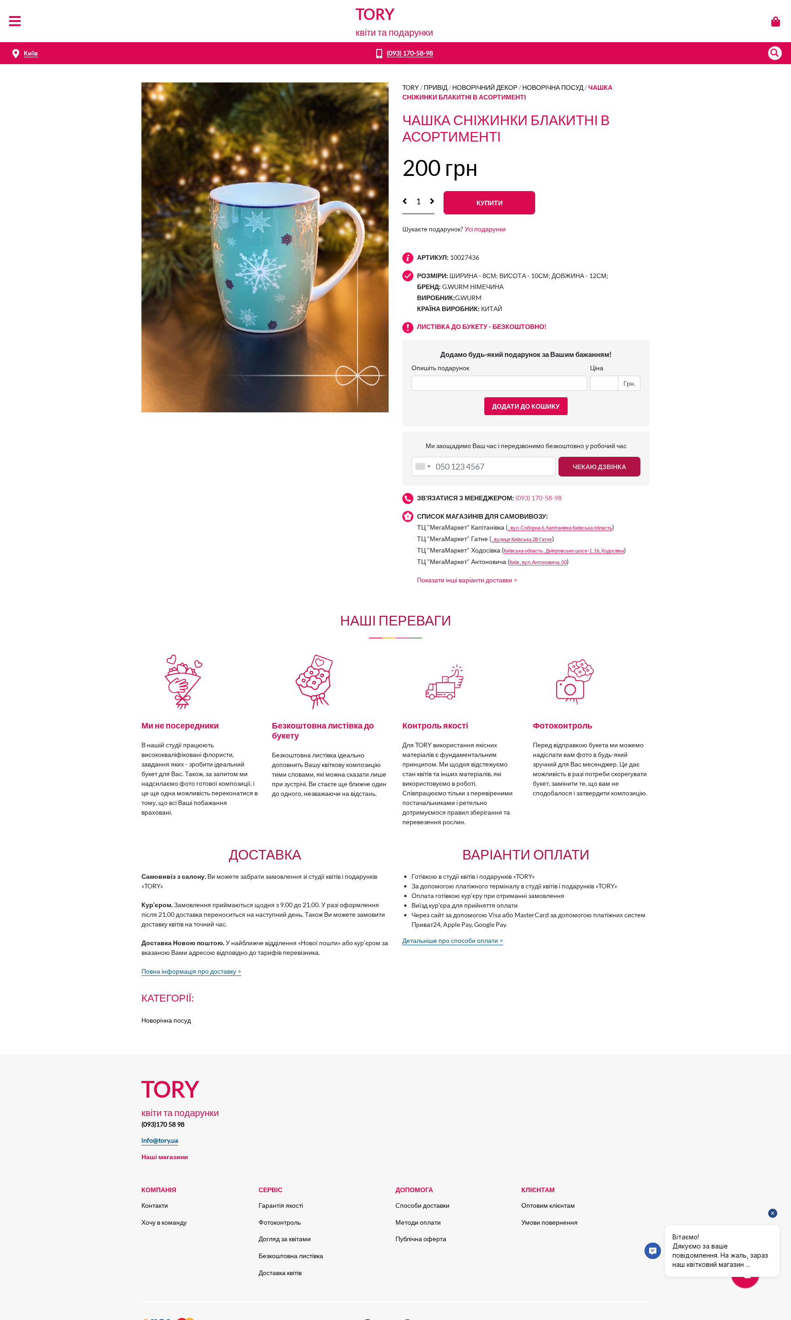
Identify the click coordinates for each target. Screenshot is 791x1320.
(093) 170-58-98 (410, 53)
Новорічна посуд (552, 87)
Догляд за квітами (285, 1239)
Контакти (154, 1205)
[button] (775, 53)
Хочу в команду (164, 1222)
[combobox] (422, 466)
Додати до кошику (526, 406)
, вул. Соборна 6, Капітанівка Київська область (560, 528)
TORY (410, 87)
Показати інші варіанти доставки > (467, 580)
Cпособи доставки (423, 1205)
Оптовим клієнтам (548, 1205)
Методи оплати (418, 1222)
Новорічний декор (484, 87)
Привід (435, 87)
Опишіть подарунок (440, 368)
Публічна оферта (421, 1239)
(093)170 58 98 (162, 1124)
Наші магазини (164, 1157)
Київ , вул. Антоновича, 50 (538, 562)
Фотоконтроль (280, 1222)
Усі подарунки (485, 229)
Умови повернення (549, 1222)
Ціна (596, 368)
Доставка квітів (280, 1272)
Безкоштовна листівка (291, 1256)
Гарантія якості (281, 1205)
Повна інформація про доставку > (191, 971)
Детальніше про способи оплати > (452, 940)
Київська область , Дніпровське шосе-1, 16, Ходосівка (564, 550)
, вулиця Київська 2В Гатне (521, 539)
